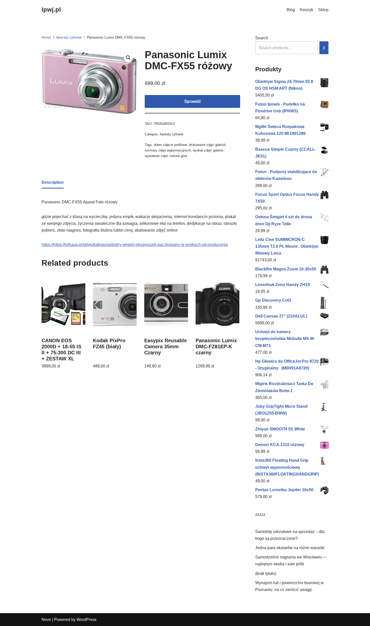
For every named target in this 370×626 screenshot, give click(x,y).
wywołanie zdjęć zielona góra (166, 156)
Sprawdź (192, 101)
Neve (46, 619)
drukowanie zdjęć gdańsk (207, 145)
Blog (291, 10)
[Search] (323, 47)
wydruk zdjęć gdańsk (208, 150)
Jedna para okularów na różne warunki (289, 548)
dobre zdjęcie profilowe (170, 145)
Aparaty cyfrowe (69, 37)
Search (261, 38)
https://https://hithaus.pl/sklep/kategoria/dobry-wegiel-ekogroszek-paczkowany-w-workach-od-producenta (135, 244)
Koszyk (306, 10)
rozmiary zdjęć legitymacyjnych (168, 150)
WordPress (86, 619)
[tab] (53, 183)
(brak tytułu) (265, 573)
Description (53, 182)
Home (46, 37)
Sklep (323, 10)
